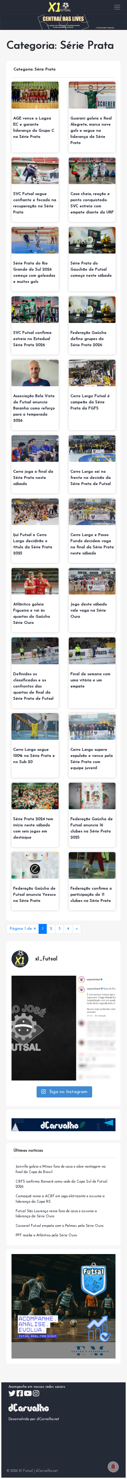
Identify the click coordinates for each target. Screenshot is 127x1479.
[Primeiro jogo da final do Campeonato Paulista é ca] (64, 1028)
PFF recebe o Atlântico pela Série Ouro (46, 1235)
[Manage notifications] (113, 1466)
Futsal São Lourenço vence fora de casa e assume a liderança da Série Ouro (56, 1214)
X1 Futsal (26, 1471)
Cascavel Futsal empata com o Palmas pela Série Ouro (59, 1226)
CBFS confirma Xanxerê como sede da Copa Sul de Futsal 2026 (61, 1184)
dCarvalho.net (48, 1419)
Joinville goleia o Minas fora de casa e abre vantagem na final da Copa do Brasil (61, 1169)
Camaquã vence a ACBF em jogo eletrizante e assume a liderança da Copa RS (60, 1199)
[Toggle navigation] (117, 7)
